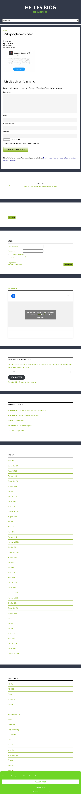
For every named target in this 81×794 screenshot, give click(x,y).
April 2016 (11, 573)
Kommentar (7, 92)
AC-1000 (11, 689)
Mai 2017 (11, 522)
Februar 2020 (12, 476)
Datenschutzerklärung (45, 791)
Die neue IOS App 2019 (16, 431)
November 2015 (13, 598)
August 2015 (12, 613)
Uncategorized (13, 755)
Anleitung (11, 699)
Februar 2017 (12, 537)
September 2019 (13, 481)
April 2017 (11, 527)
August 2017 (12, 517)
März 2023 (11, 461)
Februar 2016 (12, 583)
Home (5, 30)
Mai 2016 (11, 567)
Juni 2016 (11, 562)
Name (5, 116)
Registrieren (12, 263)
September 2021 (13, 466)
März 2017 (11, 532)
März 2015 (11, 639)
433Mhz (10, 684)
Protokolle (11, 725)
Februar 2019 (12, 496)
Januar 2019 (12, 501)
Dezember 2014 (13, 654)
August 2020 (12, 471)
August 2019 (12, 486)
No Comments (10, 47)
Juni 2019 (11, 491)
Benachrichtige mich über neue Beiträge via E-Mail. (22, 144)
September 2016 (13, 552)
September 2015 (13, 608)
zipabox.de (12, 288)
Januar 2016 (12, 588)
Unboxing (11, 750)
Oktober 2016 (12, 547)
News (10, 719)
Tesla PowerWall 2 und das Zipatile (20, 426)
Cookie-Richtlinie (33, 791)
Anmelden (68, 264)
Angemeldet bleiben (17, 254)
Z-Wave (10, 760)
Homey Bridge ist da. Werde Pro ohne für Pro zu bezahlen (27, 410)
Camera (10, 704)
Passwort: (11, 251)
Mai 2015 (11, 628)
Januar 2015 (12, 649)
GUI (9, 709)
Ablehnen (40, 788)
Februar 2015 (12, 644)
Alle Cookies (40, 782)
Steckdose (11, 745)
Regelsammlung (13, 730)
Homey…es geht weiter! (16, 421)
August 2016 (12, 557)
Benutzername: (13, 247)
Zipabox (11, 765)
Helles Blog (40, 7)
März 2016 (11, 578)
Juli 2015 (11, 618)
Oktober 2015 (12, 603)
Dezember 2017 (13, 512)
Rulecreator (12, 735)
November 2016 (13, 542)
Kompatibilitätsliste (15, 714)
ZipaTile (11, 770)
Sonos (10, 740)
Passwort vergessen (15, 264)
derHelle (10, 43)
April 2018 (11, 506)
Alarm (10, 694)
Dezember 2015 (13, 593)
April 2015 (11, 633)
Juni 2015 (11, 623)
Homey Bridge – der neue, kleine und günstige (23, 416)
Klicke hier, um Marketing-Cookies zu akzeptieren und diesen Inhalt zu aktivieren (40, 314)
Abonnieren (16, 377)
